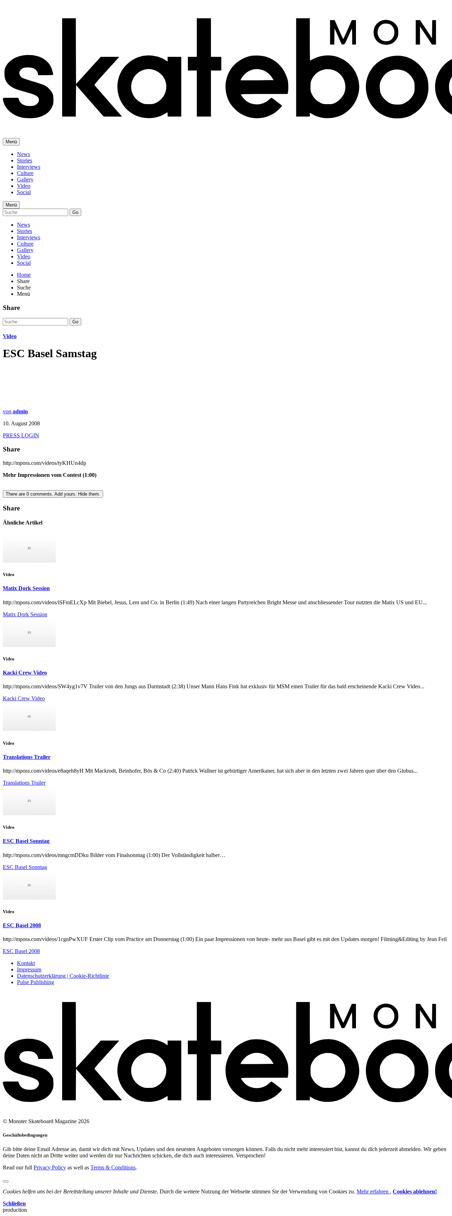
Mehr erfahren (373, 1191)
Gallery (25, 179)
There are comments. (53, 494)
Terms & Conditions (113, 1167)
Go (75, 212)
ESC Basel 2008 (22, 925)
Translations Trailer (26, 757)
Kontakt (26, 963)
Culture (25, 173)
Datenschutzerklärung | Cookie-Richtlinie (63, 976)
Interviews (28, 167)
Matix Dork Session (26, 588)
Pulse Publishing (35, 982)
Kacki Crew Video (25, 673)
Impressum (29, 969)
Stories (24, 160)
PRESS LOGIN (21, 435)
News (23, 154)
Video (23, 186)
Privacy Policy (50, 1167)
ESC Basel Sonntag (26, 841)
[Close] (5, 1181)
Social (24, 192)
